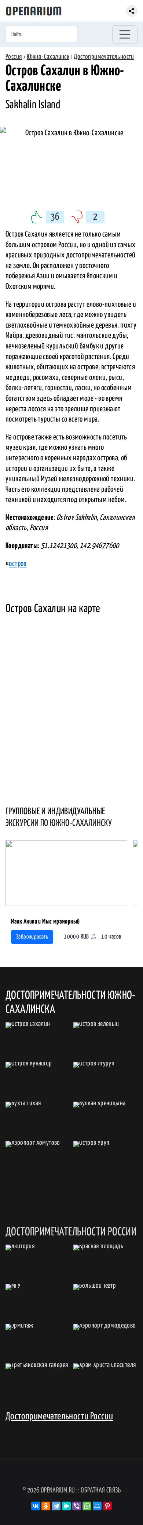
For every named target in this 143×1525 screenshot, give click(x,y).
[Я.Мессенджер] (66, 1506)
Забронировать (32, 937)
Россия (14, 56)
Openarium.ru (58, 1490)
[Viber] (76, 1506)
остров (17, 563)
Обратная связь (101, 1490)
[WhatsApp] (86, 1506)
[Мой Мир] (97, 1506)
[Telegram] (56, 1506)
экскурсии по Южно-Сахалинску (59, 823)
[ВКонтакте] (35, 1506)
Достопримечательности (104, 56)
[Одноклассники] (45, 1506)
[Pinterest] (107, 1506)
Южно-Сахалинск (48, 56)
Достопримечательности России (59, 1417)
